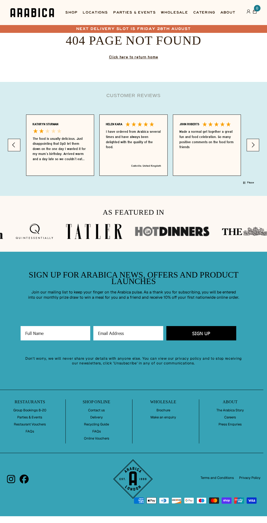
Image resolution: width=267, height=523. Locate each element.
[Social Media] (11, 479)
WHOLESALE (174, 12)
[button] (14, 145)
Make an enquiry (163, 417)
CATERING (204, 12)
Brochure (163, 410)
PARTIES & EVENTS (134, 12)
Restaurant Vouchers (30, 424)
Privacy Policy (249, 478)
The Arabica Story (230, 410)
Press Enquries (230, 424)
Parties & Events (29, 417)
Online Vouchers (96, 438)
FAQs (30, 431)
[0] (255, 12)
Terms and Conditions (217, 478)
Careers (230, 417)
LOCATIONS (95, 12)
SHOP (71, 12)
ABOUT (227, 12)
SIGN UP (201, 333)
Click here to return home (133, 57)
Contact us (96, 410)
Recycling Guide (96, 424)
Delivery (96, 417)
